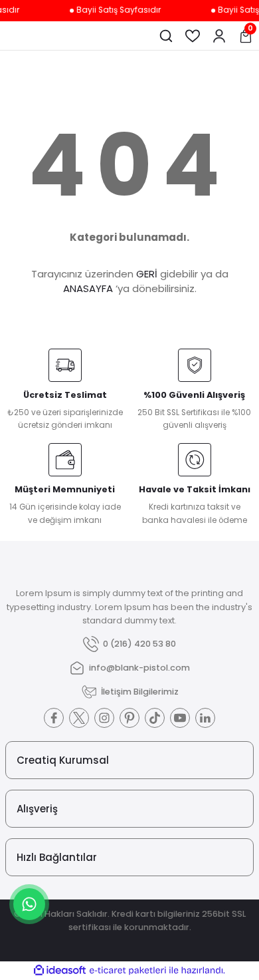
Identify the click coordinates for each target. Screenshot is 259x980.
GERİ (146, 274)
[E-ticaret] (128, 970)
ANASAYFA (88, 288)
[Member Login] (219, 36)
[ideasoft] (59, 971)
